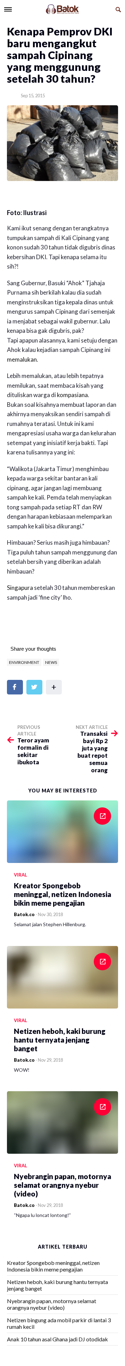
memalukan (22, 359)
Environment (24, 662)
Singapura (20, 587)
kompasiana (72, 394)
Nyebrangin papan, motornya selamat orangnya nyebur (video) (51, 1304)
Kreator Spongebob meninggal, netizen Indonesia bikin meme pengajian (53, 1266)
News (51, 662)
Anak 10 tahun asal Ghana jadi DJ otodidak (57, 1339)
